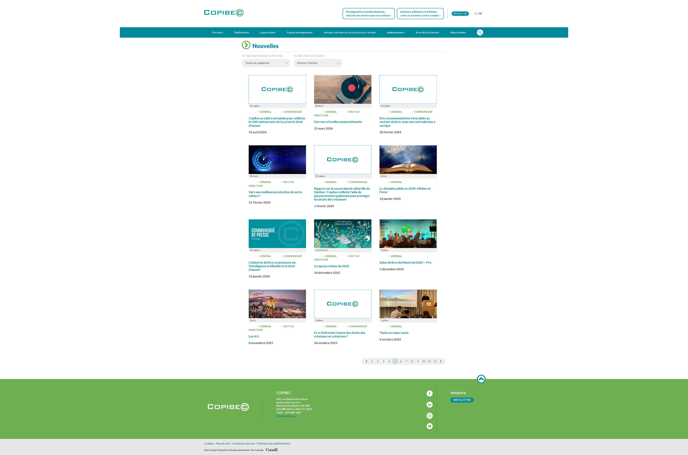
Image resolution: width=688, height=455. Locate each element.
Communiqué (292, 111)
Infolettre (460, 13)
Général (265, 111)
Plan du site (223, 443)
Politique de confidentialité (273, 443)
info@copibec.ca (286, 415)
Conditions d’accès (243, 443)
